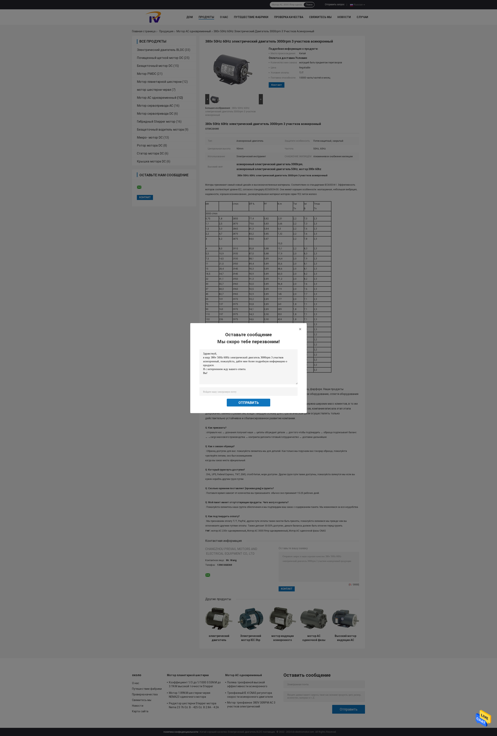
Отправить (248, 402)
